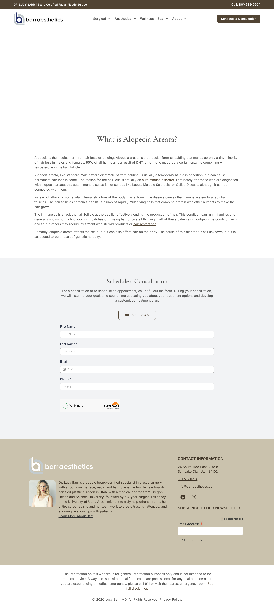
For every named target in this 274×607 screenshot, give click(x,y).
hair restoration (144, 224)
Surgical (99, 19)
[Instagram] (194, 497)
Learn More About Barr (76, 516)
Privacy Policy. (171, 599)
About (177, 19)
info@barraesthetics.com (196, 486)
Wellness (147, 19)
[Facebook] (183, 497)
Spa (160, 19)
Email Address (190, 523)
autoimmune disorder (158, 180)
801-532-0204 (187, 479)
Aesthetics (123, 19)
